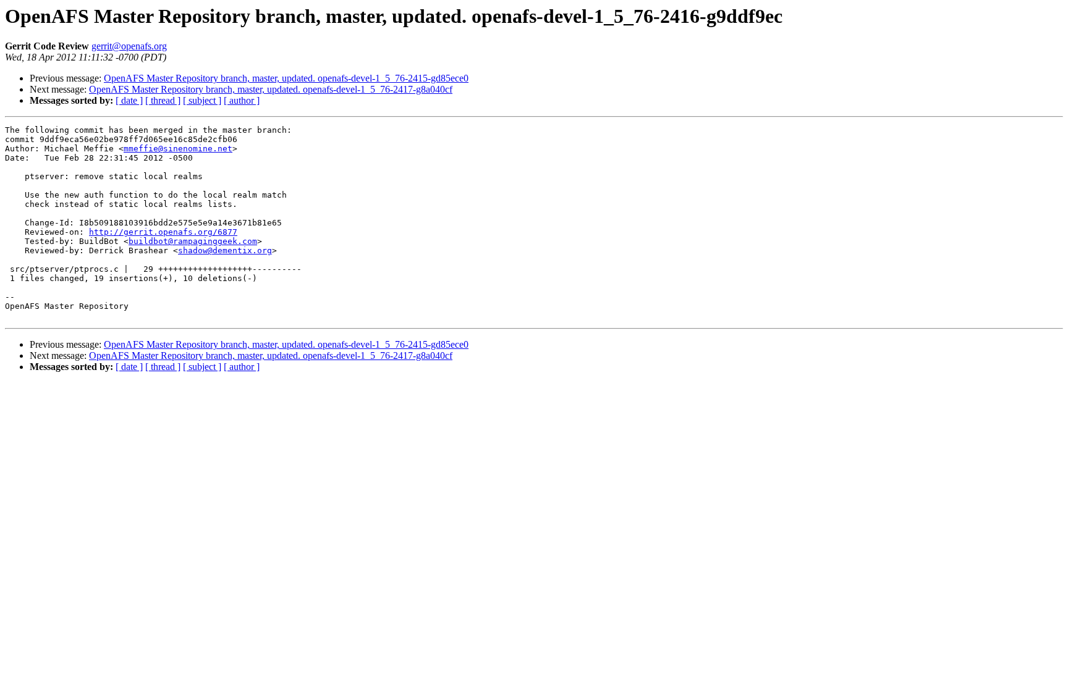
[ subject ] (202, 100)
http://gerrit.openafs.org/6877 (163, 232)
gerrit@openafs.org (129, 46)
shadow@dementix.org (225, 250)
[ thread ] (162, 100)
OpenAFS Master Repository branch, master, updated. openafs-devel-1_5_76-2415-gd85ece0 (286, 78)
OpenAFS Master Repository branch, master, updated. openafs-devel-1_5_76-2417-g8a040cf (270, 89)
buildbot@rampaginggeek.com (193, 241)
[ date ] (129, 100)
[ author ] (242, 100)
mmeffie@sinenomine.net (178, 148)
